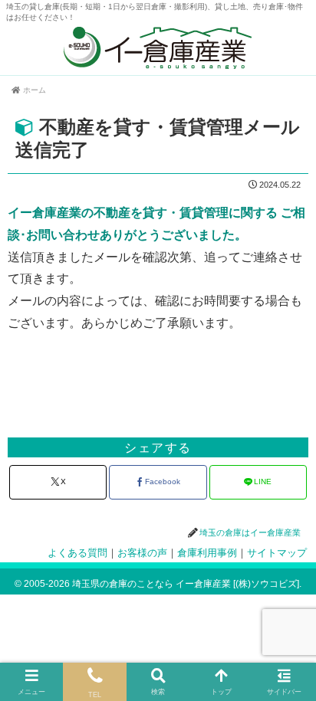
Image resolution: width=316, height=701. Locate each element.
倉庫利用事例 (207, 553)
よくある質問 (77, 553)
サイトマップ (277, 553)
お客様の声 (142, 553)
